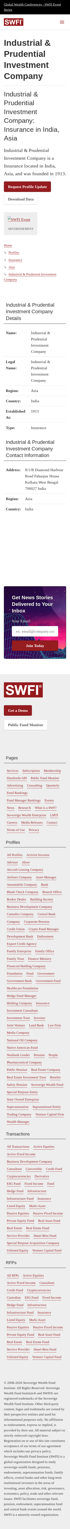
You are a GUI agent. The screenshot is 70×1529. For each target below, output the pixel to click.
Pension (39, 1055)
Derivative (42, 1176)
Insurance (15, 260)
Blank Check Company (22, 892)
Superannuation (18, 1107)
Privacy (34, 830)
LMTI (54, 815)
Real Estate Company (45, 1070)
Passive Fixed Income (48, 1213)
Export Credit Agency (22, 944)
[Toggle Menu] (62, 22)
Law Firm (54, 1025)
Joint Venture (16, 1025)
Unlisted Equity (17, 1250)
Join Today (35, 646)
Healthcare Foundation (22, 988)
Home (8, 245)
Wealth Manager (18, 1122)
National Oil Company (22, 1040)
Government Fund (48, 981)
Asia (12, 267)
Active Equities (43, 1146)
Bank (44, 884)
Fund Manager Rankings (24, 800)
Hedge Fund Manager (22, 996)
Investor (39, 1018)
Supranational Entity (46, 1107)
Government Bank (19, 981)
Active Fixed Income (21, 1154)
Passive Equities (18, 1213)
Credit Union (16, 929)
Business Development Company (29, 907)
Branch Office (52, 892)
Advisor (12, 862)
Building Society (41, 899)
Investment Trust (18, 1018)
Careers (12, 822)
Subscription (31, 771)
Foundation (15, 973)
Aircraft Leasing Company (25, 870)
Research (24, 808)
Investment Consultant (22, 1010)
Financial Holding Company (26, 966)
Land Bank (36, 1025)
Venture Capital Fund (46, 1250)
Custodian (14, 1297)
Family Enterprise (19, 951)
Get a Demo (18, 710)
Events (49, 800)
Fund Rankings (17, 793)
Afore (26, 862)
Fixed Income (33, 1184)
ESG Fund (14, 1184)
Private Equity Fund (20, 1221)
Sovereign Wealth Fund (47, 1085)
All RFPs (13, 1275)
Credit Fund (54, 1169)
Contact (52, 822)
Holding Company (19, 1003)
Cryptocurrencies (19, 1176)
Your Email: (21, 621)
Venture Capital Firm (49, 1114)
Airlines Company (19, 877)
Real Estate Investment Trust (26, 1077)
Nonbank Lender (18, 1055)
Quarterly (52, 785)
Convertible (34, 1169)
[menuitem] (12, 770)
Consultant (14, 1169)
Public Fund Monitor (25, 725)
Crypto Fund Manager (44, 929)
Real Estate (14, 1228)
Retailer (55, 1077)
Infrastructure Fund (20, 1198)
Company (13, 922)
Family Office (44, 951)
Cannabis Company (20, 914)
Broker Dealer (16, 899)
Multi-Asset (37, 1206)
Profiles (14, 252)
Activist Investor (38, 855)
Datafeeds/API (17, 778)
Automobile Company (22, 884)
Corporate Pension (36, 922)
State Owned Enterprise (23, 1099)
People (53, 1055)
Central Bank (47, 914)
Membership (52, 771)
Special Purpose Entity (22, 1092)
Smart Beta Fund (45, 1236)
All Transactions (18, 1146)
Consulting (34, 785)
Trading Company (19, 1114)
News (10, 808)
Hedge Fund (15, 1191)
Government (45, 973)
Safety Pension (17, 1085)
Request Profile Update (27, 187)
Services (12, 771)
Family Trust (15, 959)
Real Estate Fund (37, 1228)
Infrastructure (36, 1191)
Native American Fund (22, 1047)
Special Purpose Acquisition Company (33, 1243)
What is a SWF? (46, 808)
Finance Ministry (40, 959)
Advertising (15, 785)
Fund (29, 973)
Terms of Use (16, 830)
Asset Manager (46, 877)
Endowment (45, 936)
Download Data (21, 199)
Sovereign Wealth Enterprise (26, 815)
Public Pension (17, 1070)
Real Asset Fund (49, 1221)
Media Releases (32, 822)
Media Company (18, 1033)
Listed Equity (16, 1206)
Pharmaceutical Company (24, 1062)
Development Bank (20, 936)
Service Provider (18, 1236)
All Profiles (15, 855)
